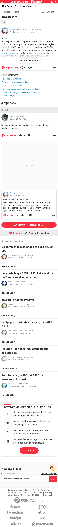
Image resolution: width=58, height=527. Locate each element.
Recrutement (45, 490)
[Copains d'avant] (15, 518)
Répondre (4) (11, 67)
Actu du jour (9, 473)
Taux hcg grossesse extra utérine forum (21, 89)
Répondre (17, 233)
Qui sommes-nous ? (15, 490)
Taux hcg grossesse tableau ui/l (17, 82)
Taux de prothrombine (12, 85)
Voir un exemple (49, 473)
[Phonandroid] (43, 524)
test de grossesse (10, 53)
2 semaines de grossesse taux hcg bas (20, 92)
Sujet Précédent (11, 12)
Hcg (3, 22)
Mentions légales (12, 495)
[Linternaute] (15, 512)
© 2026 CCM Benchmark (42, 495)
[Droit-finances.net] (43, 512)
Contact (28, 490)
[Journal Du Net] (43, 507)
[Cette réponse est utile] (20, 135)
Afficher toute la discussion (27, 225)
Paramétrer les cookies (34, 493)
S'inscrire (29, 450)
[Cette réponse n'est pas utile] (29, 135)
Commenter (11, 135)
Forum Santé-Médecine (25, 6)
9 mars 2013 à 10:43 (29, 32)
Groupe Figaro (26, 495)
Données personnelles (14, 493)
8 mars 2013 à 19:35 (18, 119)
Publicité (36, 490)
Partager (28, 67)
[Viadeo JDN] (43, 518)
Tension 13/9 (7, 95)
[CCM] (15, 507)
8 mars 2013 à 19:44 (18, 195)
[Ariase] (15, 523)
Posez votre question (38, 233)
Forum (9, 6)
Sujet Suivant (48, 12)
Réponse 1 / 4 (7, 110)
